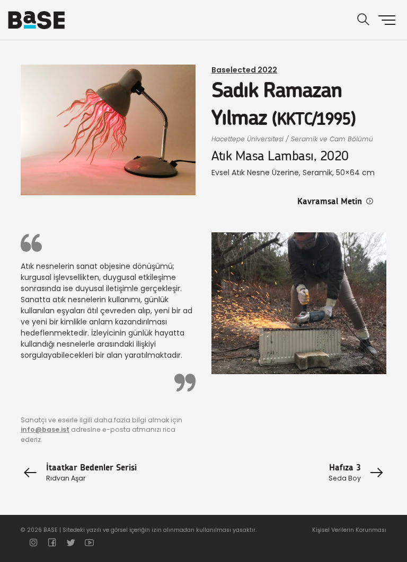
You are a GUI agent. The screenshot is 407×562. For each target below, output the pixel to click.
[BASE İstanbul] (36, 20)
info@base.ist (45, 429)
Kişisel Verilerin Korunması (349, 530)
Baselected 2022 (244, 70)
